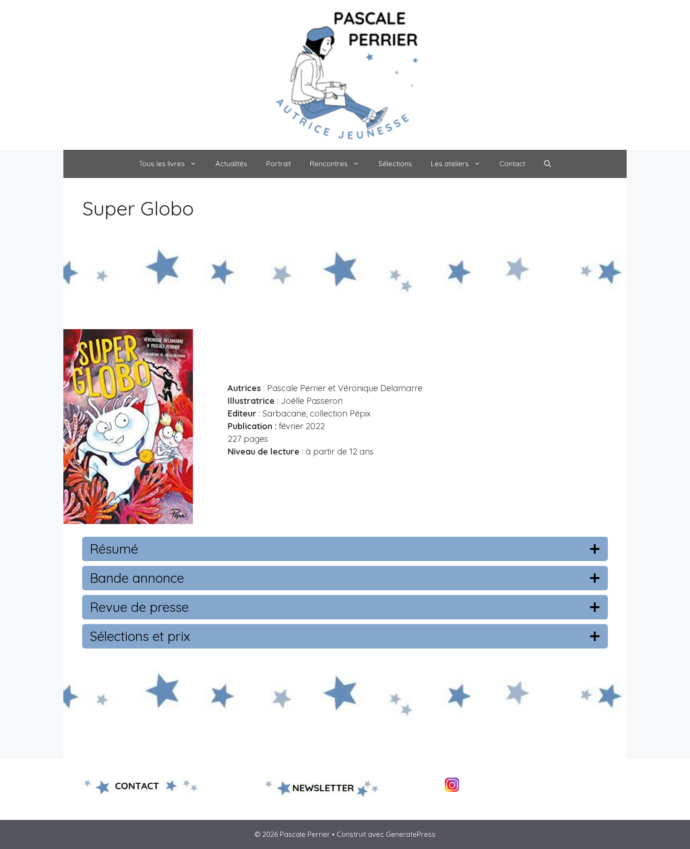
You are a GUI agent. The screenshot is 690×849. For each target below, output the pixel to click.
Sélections (395, 163)
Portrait (278, 163)
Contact (512, 163)
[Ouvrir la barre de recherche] (547, 164)
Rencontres (329, 163)
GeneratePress (411, 834)
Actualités (231, 163)
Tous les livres (162, 163)
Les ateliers (450, 163)
